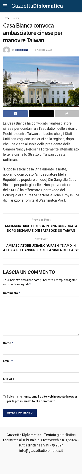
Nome (8, 343)
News (16, 18)
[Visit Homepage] (37, 6)
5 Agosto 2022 (43, 49)
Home (6, 18)
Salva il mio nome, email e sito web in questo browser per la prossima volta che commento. (42, 399)
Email (8, 361)
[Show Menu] (5, 6)
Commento (11, 293)
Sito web (8, 378)
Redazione (21, 49)
